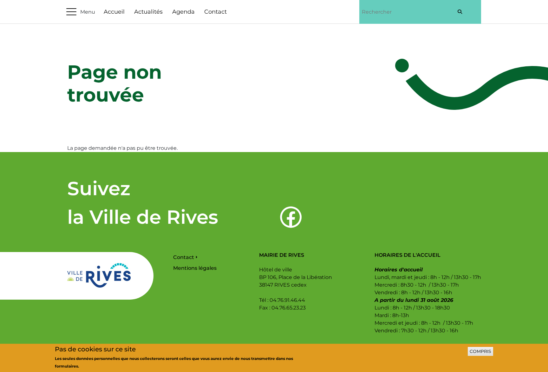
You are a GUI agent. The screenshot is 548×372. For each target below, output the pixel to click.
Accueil (114, 11)
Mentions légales (195, 268)
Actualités (148, 11)
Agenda (183, 11)
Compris (480, 351)
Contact (215, 11)
